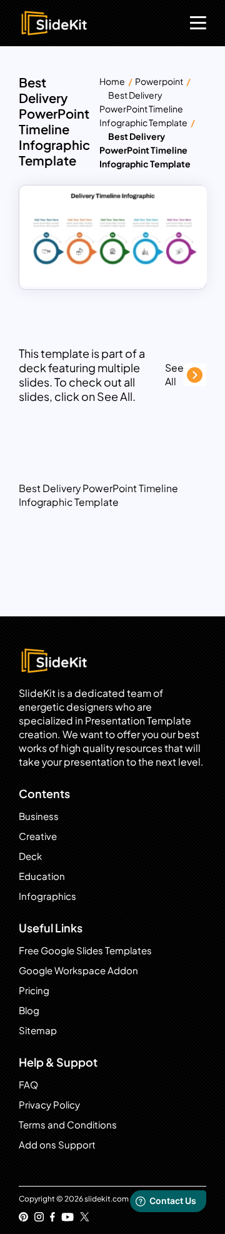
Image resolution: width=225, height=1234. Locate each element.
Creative (38, 836)
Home (112, 81)
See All (174, 374)
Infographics (47, 896)
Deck (30, 856)
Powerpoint (159, 81)
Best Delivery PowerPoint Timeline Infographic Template (143, 108)
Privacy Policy (49, 1104)
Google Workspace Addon (78, 970)
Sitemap (38, 1030)
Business (39, 816)
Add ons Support (57, 1144)
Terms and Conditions (68, 1124)
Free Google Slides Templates (85, 950)
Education (42, 876)
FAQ (28, 1084)
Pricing (34, 990)
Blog (29, 1010)
